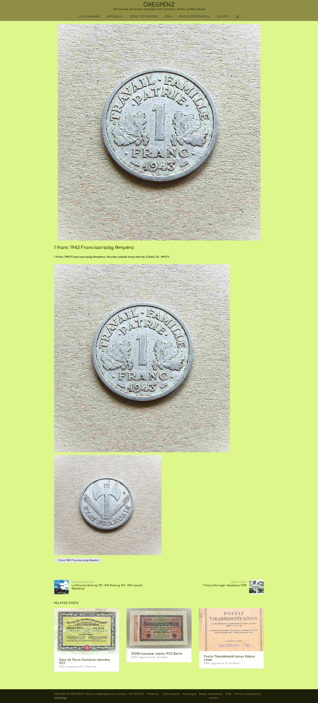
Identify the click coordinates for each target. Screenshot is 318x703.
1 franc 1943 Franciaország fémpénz (78, 560)
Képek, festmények (143, 16)
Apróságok (115, 16)
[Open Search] (237, 16)
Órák (168, 16)
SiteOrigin (60, 698)
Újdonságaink (89, 16)
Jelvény (223, 16)
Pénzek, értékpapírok (194, 16)
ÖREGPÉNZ (159, 5)
